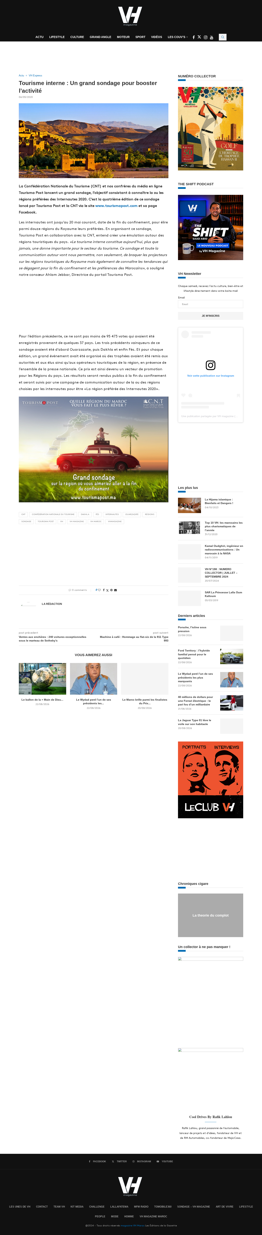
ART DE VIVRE (224, 1206)
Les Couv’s (176, 37)
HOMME (129, 1216)
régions (149, 514)
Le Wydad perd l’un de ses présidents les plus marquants (195, 677)
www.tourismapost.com (116, 205)
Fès (97, 514)
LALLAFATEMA (119, 1206)
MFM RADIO (141, 1206)
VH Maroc (95, 521)
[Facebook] (194, 38)
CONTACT (42, 1206)
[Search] (223, 37)
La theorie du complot (211, 915)
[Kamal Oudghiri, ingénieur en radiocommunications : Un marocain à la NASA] (189, 552)
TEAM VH (59, 1206)
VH (61, 521)
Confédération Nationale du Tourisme (53, 514)
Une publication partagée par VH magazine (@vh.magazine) (218, 416)
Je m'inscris (210, 315)
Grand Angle (100, 37)
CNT (23, 514)
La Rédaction (52, 603)
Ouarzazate (131, 514)
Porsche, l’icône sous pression (192, 629)
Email (181, 297)
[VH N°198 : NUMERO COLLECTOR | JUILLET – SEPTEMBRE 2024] (189, 575)
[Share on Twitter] (107, 590)
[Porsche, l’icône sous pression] (231, 633)
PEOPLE (100, 1216)
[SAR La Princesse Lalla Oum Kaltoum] (189, 598)
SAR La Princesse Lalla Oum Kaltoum (223, 594)
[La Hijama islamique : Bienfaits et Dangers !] (189, 505)
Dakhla (85, 514)
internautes (112, 514)
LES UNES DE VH (19, 1206)
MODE (115, 1216)
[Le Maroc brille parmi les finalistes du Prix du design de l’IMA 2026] (144, 678)
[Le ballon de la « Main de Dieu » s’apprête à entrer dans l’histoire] (42, 678)
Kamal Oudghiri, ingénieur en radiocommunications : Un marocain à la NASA (224, 549)
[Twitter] (199, 38)
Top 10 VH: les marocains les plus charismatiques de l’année (224, 526)
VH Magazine (77, 521)
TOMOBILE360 (162, 1206)
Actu (39, 37)
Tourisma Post (46, 521)
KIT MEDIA (77, 1206)
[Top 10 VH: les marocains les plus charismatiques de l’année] (189, 528)
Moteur (123, 37)
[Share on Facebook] (104, 590)
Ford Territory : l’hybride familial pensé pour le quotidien (194, 654)
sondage (26, 521)
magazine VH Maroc (133, 1225)
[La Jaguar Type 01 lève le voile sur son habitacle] (231, 726)
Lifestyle (57, 37)
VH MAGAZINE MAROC (153, 1216)
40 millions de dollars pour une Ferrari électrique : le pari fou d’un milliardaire (195, 700)
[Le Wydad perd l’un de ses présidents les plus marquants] (93, 678)
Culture (77, 37)
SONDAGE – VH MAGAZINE (193, 1206)
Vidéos (156, 37)
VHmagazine (115, 521)
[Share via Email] (115, 590)
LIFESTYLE (246, 1206)
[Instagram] (206, 38)
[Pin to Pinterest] (111, 590)
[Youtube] (211, 38)
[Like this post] (99, 590)
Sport (140, 37)
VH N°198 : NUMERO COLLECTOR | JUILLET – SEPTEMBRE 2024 (221, 573)
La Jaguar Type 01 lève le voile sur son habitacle (194, 722)
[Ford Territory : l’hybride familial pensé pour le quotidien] (231, 656)
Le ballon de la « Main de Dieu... (42, 699)
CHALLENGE (97, 1206)
